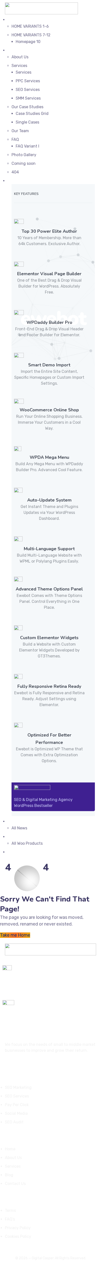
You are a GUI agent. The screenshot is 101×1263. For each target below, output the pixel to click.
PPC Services (28, 81)
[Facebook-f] (7, 1064)
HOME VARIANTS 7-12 (31, 35)
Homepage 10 (28, 41)
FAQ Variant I (27, 146)
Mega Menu (17, 180)
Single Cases (27, 122)
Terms (10, 1210)
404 (15, 172)
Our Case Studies (27, 107)
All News (19, 828)
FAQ (15, 139)
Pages (13, 50)
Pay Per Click (17, 1104)
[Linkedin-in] (25, 1064)
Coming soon (24, 163)
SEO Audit (14, 1122)
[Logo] (41, 5)
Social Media (16, 1113)
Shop (12, 836)
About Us (20, 57)
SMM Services (28, 98)
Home (12, 19)
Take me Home (15, 935)
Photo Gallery (24, 154)
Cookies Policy (18, 1236)
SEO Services (28, 89)
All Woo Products (27, 843)
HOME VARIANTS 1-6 (30, 26)
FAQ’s (10, 1219)
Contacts (16, 852)
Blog (11, 821)
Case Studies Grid (32, 113)
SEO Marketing (18, 1087)
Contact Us (15, 1183)
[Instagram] (16, 1064)
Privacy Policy (18, 1227)
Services (19, 65)
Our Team (20, 130)
